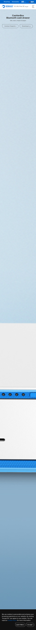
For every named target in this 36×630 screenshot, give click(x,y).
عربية (26, 6)
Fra (20, 6)
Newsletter (15, 2)
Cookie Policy (12, 620)
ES (17, 6)
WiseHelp (7, 2)
